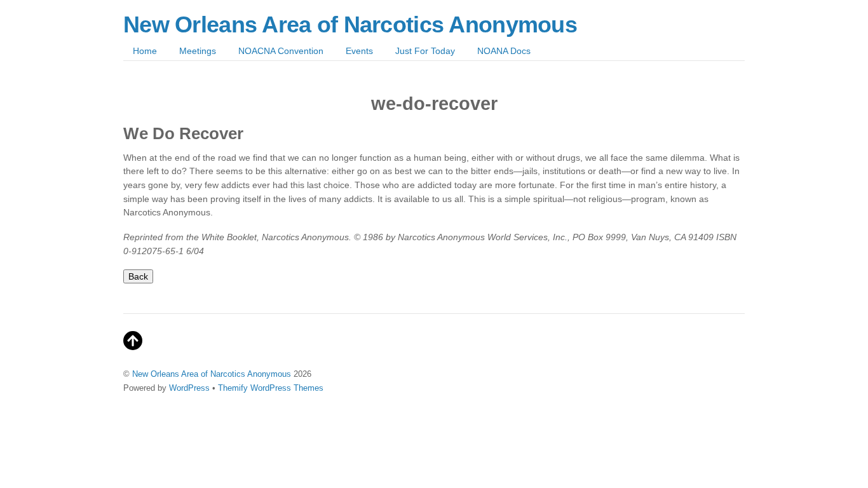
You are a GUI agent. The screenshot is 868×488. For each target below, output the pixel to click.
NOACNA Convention (280, 51)
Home (145, 51)
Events (359, 51)
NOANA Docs (504, 51)
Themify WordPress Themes (270, 388)
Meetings (197, 51)
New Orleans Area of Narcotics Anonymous (211, 374)
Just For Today (425, 51)
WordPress (189, 388)
